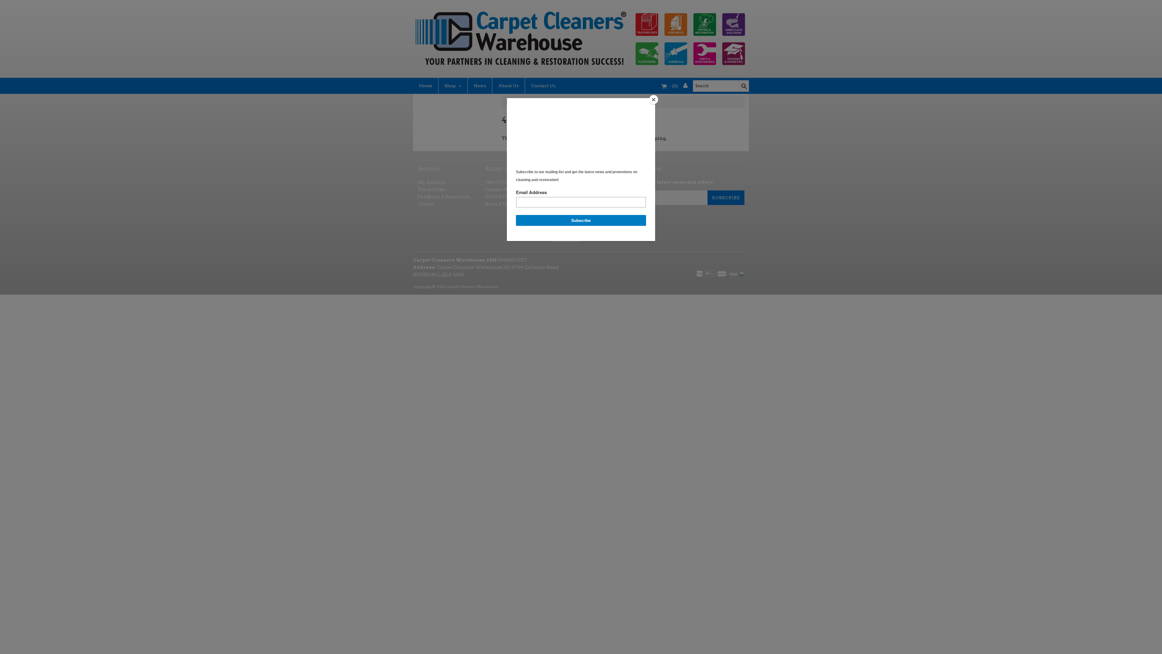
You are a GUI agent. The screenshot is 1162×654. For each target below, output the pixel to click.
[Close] (653, 99)
